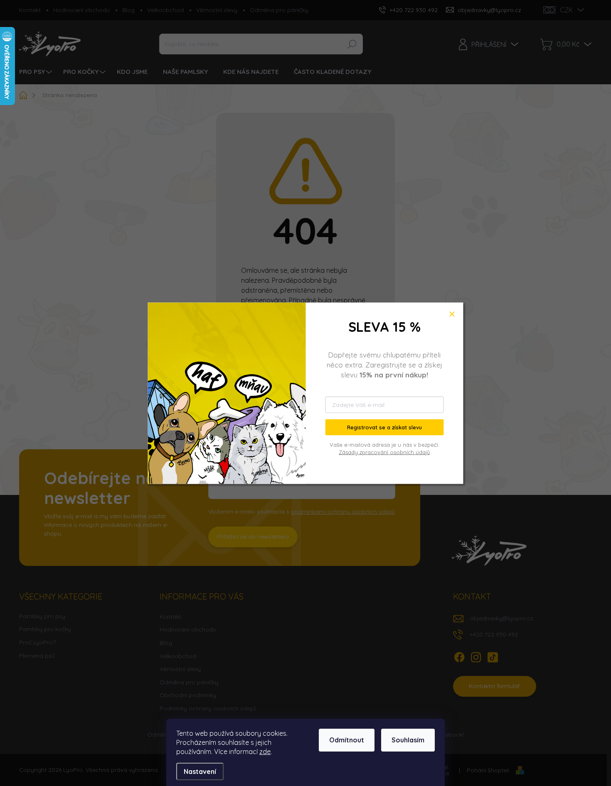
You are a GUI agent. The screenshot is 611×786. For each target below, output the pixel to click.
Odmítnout (346, 740)
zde (265, 751)
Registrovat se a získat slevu (384, 427)
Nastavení (200, 771)
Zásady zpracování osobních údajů (384, 451)
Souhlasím (408, 740)
